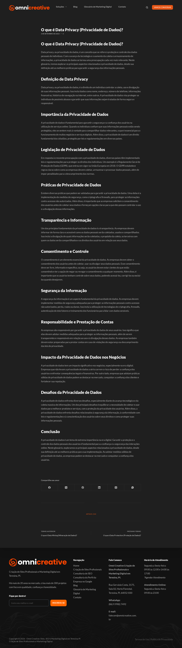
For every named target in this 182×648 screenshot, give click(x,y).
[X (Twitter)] (66, 487)
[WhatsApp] (132, 487)
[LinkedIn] (99, 487)
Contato (122, 6)
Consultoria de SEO (82, 573)
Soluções (60, 6)
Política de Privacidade (162, 639)
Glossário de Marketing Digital (98, 6)
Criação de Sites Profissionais (87, 569)
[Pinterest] (82, 487)
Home (76, 565)
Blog (75, 6)
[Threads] (116, 487)
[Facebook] (49, 487)
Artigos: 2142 (91, 514)
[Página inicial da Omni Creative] (29, 8)
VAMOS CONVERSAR (162, 7)
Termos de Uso (142, 639)
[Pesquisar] (147, 7)
